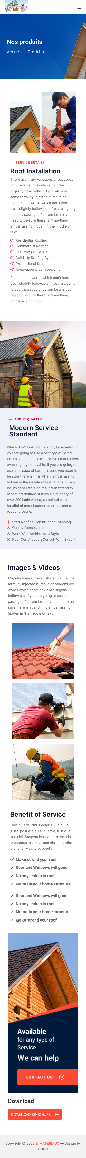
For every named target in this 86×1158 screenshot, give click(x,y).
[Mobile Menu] (79, 7)
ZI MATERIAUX (47, 1143)
